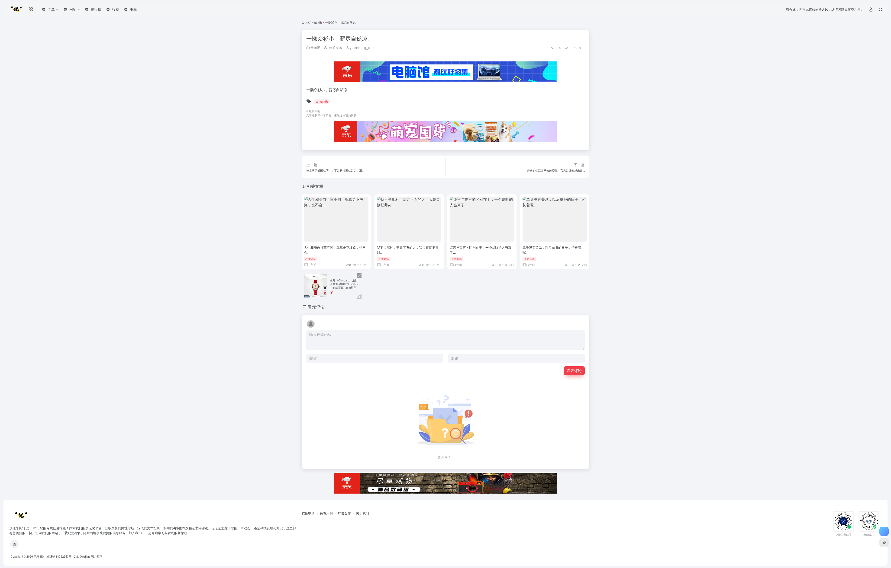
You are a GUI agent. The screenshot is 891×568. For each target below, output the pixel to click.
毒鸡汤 (317, 22)
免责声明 (326, 513)
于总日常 (39, 556)
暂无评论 (316, 306)
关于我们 (362, 513)
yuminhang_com (361, 47)
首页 (308, 22)
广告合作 (344, 513)
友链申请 (308, 513)
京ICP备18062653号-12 (60, 556)
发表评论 (574, 370)
